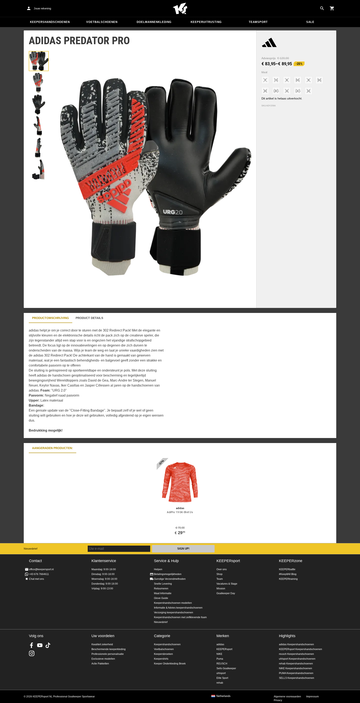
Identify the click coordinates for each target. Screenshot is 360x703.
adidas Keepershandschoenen (296, 644)
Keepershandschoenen (50, 22)
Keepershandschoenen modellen (173, 602)
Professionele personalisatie (107, 654)
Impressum (312, 696)
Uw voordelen (102, 636)
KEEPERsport (228, 561)
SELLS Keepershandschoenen (296, 678)
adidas (220, 644)
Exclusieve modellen (103, 658)
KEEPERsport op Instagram (31, 653)
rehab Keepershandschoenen (296, 663)
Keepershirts (161, 658)
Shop (219, 574)
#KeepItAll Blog (287, 574)
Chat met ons (36, 578)
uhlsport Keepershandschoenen (297, 658)
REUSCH (221, 663)
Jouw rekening (42, 8)
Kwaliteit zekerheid (102, 644)
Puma (219, 658)
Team (219, 578)
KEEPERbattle (287, 569)
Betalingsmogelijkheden (167, 574)
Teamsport (258, 22)
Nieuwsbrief (30, 548)
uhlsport (221, 673)
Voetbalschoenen (102, 22)
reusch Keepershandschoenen (296, 654)
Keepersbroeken (163, 654)
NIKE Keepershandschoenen (295, 668)
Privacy (278, 700)
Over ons (221, 569)
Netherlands (223, 696)
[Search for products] (322, 8)
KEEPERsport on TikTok (48, 645)
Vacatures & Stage (226, 583)
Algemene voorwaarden (287, 696)
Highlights (287, 636)
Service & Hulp (166, 561)
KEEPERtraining (288, 578)
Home (180, 8)
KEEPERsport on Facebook (31, 645)
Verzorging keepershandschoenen (173, 612)
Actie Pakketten (100, 663)
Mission (220, 588)
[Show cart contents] (332, 8)
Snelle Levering (163, 583)
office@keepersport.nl (41, 569)
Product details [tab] (89, 318)
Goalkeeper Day (225, 593)
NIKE (219, 654)
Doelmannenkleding (154, 22)
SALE (310, 22)
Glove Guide (161, 598)
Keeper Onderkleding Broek (170, 663)
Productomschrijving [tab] (50, 318)
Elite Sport (222, 678)
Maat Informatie (162, 593)
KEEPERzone (290, 561)
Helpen (158, 569)
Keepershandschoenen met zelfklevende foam (180, 617)
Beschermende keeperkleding (108, 649)
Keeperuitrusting (206, 22)
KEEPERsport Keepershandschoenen (300, 649)
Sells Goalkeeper (226, 668)
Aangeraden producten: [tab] (52, 448)
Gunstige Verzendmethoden (170, 578)
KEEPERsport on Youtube (39, 645)
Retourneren (161, 588)
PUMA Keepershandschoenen (296, 673)
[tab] (39, 61)
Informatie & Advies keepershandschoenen (178, 607)
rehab (219, 682)
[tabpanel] (97, 380)
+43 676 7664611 (39, 574)
